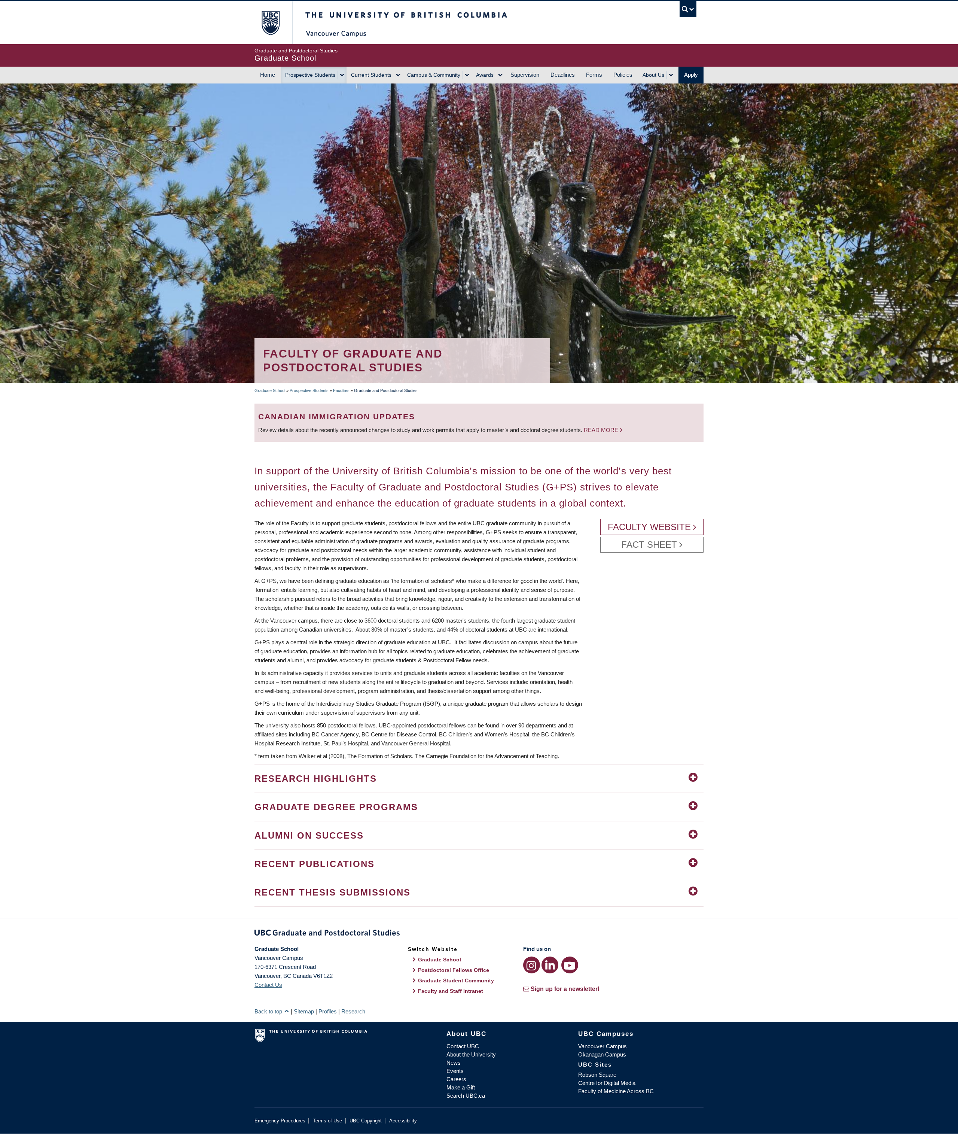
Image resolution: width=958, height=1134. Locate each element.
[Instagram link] (531, 965)
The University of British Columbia (270, 22)
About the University (471, 1054)
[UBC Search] (688, 9)
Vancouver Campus (602, 1046)
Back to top (269, 1011)
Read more (602, 430)
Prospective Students (310, 75)
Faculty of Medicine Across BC (616, 1091)
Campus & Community (433, 75)
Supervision (524, 75)
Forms (594, 75)
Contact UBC (462, 1046)
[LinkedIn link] (549, 965)
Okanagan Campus (602, 1054)
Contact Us (268, 985)
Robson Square (597, 1074)
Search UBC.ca (465, 1095)
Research (353, 1011)
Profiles (327, 1011)
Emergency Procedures (279, 1121)
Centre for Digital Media (606, 1083)
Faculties (341, 390)
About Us (653, 75)
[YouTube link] (569, 965)
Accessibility (403, 1121)
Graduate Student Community (456, 980)
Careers (456, 1079)
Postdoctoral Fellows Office (453, 970)
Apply (691, 75)
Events (455, 1071)
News (453, 1062)
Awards (485, 75)
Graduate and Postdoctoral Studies (479, 934)
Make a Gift (460, 1087)
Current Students (371, 75)
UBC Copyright (366, 1121)
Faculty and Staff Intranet (450, 991)
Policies (622, 75)
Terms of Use (327, 1121)
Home (267, 75)
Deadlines (562, 75)
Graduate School (269, 390)
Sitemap (304, 1011)
